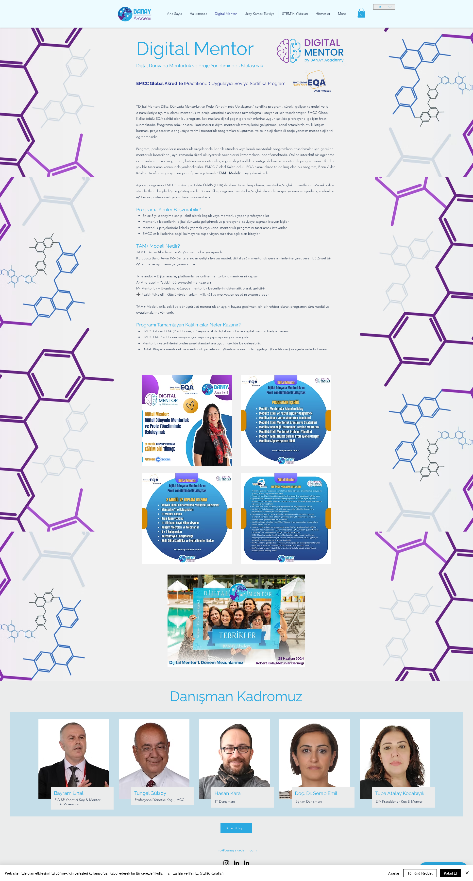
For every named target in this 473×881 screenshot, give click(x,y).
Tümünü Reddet (420, 873)
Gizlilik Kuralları (211, 873)
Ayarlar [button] (393, 873)
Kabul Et (450, 873)
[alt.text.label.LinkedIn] (236, 863)
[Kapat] (467, 873)
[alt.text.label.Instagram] (226, 863)
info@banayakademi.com (236, 850)
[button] (361, 13)
